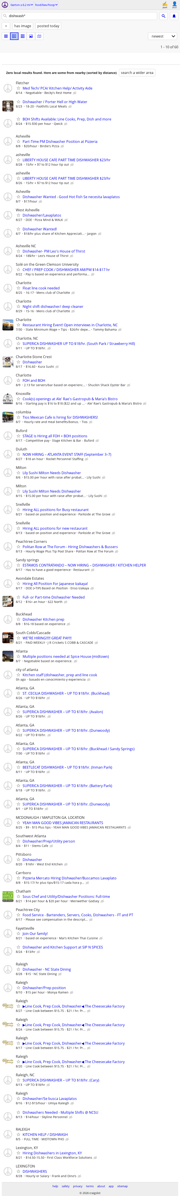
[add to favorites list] (18, 88)
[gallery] (31, 36)
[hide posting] (75, 93)
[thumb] (14, 36)
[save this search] (174, 16)
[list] (6, 36)
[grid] (22, 36)
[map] (39, 36)
